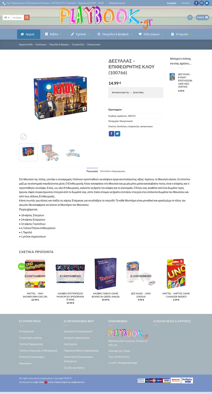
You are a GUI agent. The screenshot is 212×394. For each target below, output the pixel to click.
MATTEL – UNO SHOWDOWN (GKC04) (35, 295)
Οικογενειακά (93, 44)
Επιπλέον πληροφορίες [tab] (113, 171)
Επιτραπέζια (78, 44)
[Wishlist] (190, 17)
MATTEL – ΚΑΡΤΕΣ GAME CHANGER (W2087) (176, 295)
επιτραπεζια (133, 126)
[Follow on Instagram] (201, 3)
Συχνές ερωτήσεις (74, 367)
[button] (117, 2)
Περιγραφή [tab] (92, 171)
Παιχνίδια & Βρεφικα (59, 44)
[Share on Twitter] (117, 134)
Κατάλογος (41, 44)
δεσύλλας (122, 126)
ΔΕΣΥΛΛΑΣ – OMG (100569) (141, 295)
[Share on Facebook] (111, 134)
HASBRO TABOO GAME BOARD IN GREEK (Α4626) (106, 295)
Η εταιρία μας (26, 331)
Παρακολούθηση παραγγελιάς (81, 350)
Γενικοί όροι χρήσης (30, 337)
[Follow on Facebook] (196, 3)
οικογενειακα (146, 126)
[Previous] (25, 98)
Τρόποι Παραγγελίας (31, 344)
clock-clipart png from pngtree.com (66, 382)
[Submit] (27, 17)
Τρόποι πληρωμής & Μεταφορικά (38, 350)
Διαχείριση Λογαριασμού (78, 331)
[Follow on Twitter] (207, 3)
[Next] (98, 98)
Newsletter (25, 363)
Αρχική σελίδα (26, 44)
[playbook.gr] (106, 17)
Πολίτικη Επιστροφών (32, 356)
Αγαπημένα (70, 344)
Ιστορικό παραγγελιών (77, 337)
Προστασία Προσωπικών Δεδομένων (78, 359)
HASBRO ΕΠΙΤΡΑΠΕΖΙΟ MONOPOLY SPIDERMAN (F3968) (70, 296)
